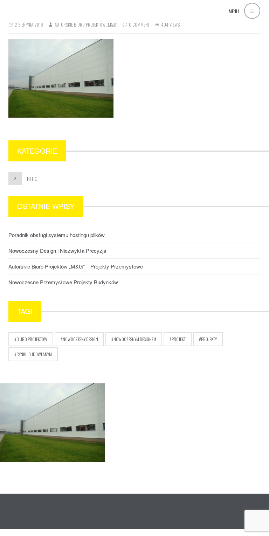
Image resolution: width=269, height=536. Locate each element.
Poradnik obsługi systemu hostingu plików (56, 234)
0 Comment (139, 24)
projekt (179, 339)
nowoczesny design (80, 339)
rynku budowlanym (34, 354)
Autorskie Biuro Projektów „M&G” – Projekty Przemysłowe (75, 266)
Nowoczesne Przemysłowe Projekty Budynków (63, 282)
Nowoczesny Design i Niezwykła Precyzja (57, 250)
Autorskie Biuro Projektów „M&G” (86, 24)
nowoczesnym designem (134, 339)
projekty (209, 339)
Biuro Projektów (31, 339)
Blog (32, 178)
